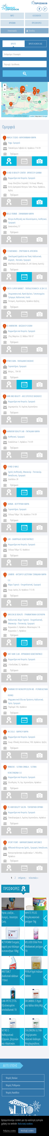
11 (5, 503)
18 (5, 766)
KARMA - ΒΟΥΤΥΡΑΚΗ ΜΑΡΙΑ (18, 504)
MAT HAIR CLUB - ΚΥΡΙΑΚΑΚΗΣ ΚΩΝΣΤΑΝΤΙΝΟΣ (25, 654)
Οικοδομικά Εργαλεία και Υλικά (20, 256)
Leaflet (32, 116)
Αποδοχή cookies (27, 1130)
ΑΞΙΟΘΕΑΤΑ (37, 15)
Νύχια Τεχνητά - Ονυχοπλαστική (20, 584)
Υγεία (10, 703)
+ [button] (5, 85)
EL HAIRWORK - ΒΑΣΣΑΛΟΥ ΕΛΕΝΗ (19, 325)
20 (5, 842)
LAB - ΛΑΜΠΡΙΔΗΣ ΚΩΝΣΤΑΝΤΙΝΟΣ (21, 539)
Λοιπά (28, 297)
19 (5, 807)
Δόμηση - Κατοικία (15, 259)
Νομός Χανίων (11, 1078)
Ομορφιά (16, 142)
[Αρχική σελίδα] (12, 9)
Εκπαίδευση (12, 475)
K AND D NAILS (13, 466)
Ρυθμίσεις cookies (9, 1130)
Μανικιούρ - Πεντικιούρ (32, 471)
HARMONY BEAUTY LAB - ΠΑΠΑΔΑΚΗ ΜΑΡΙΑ (23, 431)
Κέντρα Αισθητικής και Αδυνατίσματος (22, 219)
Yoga (10, 142)
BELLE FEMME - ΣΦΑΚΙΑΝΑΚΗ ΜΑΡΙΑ (20, 213)
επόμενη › (22, 877)
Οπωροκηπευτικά (14, 293)
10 (5, 466)
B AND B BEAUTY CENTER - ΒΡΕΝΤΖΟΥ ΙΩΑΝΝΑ (24, 172)
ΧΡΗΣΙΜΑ (12, 22)
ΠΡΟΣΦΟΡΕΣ (36, 22)
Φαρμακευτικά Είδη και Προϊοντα (20, 699)
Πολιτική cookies (25, 1123)
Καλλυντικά (37, 256)
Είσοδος (32, 30)
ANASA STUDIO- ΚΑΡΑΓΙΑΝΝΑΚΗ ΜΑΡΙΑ (21, 137)
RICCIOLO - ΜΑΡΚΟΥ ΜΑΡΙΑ (18, 731)
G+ (46, 8)
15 (5, 653)
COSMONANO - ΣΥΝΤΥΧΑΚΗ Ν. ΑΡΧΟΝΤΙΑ (22, 251)
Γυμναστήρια (13, 366)
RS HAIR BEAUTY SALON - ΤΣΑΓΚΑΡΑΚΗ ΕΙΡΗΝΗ (25, 807)
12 (5, 539)
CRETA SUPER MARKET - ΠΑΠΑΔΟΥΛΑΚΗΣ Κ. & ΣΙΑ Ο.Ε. (27, 288)
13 (5, 574)
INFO (12, 15)
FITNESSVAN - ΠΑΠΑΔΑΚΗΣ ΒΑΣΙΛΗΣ (20, 361)
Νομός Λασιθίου (12, 1092)
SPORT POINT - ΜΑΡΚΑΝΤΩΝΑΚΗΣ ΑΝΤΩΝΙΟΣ (25, 842)
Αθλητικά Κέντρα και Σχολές (18, 847)
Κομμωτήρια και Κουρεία (17, 178)
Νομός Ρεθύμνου (13, 1085)
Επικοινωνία (12, 30)
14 (5, 614)
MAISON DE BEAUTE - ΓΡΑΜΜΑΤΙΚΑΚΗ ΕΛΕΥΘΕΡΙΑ (26, 614)
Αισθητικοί (42, 219)
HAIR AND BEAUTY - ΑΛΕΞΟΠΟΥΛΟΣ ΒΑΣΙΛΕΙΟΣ (24, 396)
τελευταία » (33, 877)
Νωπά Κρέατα (27, 293)
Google (45, 116)
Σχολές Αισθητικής (15, 471)
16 (5, 689)
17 (5, 731)
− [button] (5, 89)
